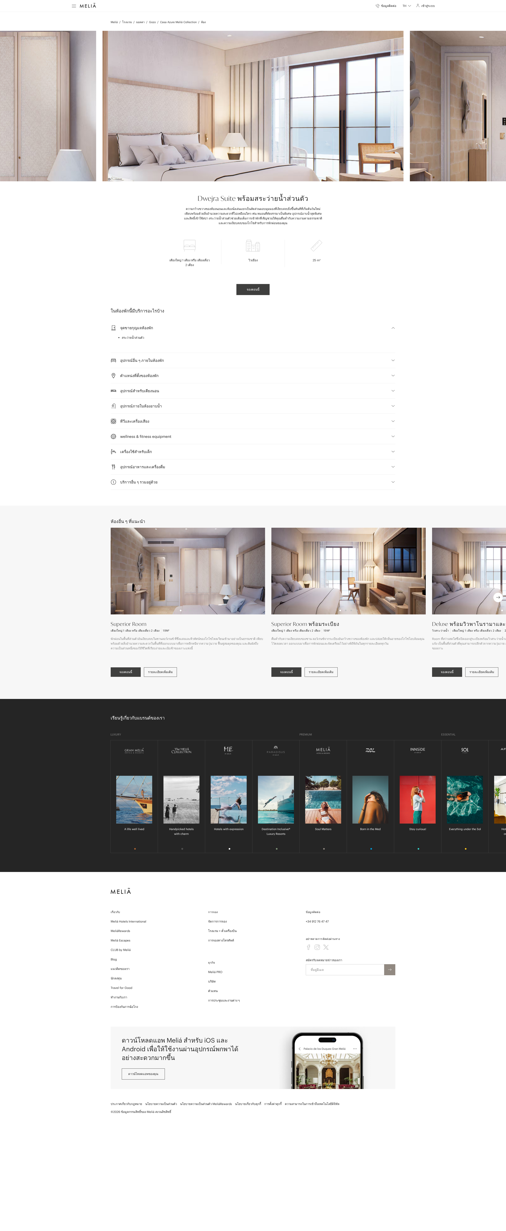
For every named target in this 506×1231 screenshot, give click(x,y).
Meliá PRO (215, 972)
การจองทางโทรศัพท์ (221, 940)
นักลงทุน (116, 978)
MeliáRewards (120, 931)
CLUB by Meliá (121, 950)
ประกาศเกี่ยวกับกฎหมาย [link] (126, 1104)
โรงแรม (127, 22)
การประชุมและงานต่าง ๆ (224, 1000)
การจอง (213, 912)
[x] (326, 947)
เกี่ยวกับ (115, 912)
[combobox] (406, 5)
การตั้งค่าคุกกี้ (273, 1104)
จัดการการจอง (217, 921)
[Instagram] (317, 947)
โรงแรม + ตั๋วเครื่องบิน (222, 931)
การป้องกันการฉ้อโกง (124, 1007)
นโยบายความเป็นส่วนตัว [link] (161, 1104)
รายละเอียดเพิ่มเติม (160, 672)
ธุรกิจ (211, 962)
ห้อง (203, 22)
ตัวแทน (213, 991)
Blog (114, 959)
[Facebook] (308, 947)
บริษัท (212, 981)
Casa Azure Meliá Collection (178, 22)
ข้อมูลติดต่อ (313, 912)
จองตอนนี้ (253, 289)
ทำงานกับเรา (119, 997)
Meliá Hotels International (128, 921)
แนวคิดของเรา (120, 969)
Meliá (114, 22)
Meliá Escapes (120, 940)
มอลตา (140, 22)
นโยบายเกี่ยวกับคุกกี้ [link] (248, 1104)
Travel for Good (121, 988)
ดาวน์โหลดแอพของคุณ (143, 1074)
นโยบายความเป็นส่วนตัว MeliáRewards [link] (206, 1104)
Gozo (152, 22)
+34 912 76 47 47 (317, 921)
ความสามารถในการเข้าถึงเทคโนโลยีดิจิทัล (312, 1104)
